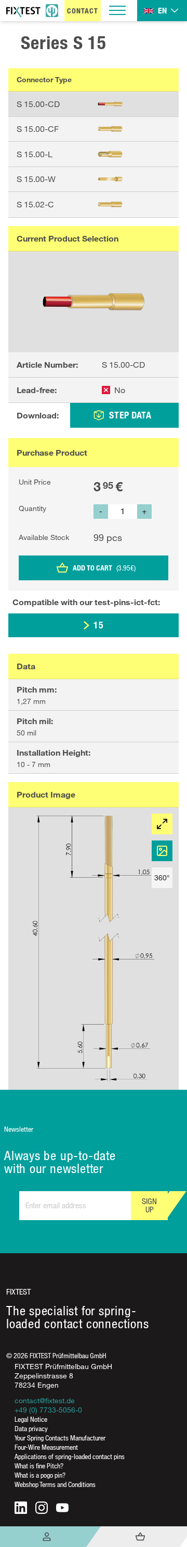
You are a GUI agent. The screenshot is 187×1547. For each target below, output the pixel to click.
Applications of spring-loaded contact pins (70, 1456)
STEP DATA (130, 415)
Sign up (149, 1205)
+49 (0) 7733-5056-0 (48, 1409)
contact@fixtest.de (45, 1400)
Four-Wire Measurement (46, 1447)
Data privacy (31, 1428)
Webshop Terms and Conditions (55, 1484)
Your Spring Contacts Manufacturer (60, 1437)
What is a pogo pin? (40, 1474)
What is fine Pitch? (39, 1465)
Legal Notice (31, 1419)
